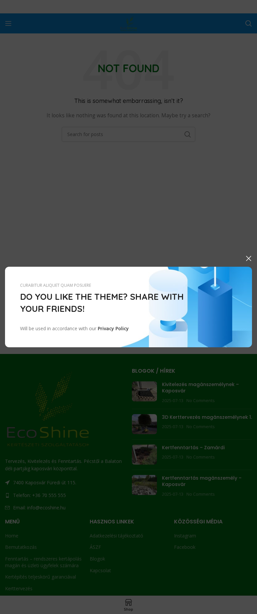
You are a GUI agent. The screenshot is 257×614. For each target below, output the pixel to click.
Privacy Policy (113, 328)
